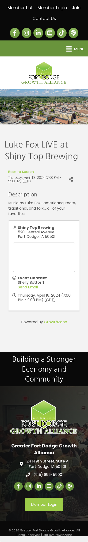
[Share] (70, 179)
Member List (20, 8)
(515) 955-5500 (48, 474)
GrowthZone (55, 322)
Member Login (52, 8)
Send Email (28, 287)
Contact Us (44, 18)
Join (76, 8)
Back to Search (21, 171)
